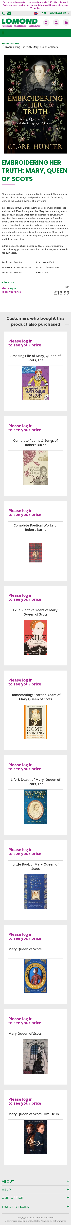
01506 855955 (4, 13)
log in (13, 288)
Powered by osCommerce (53, 1220)
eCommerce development (18, 1220)
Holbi (37, 1220)
